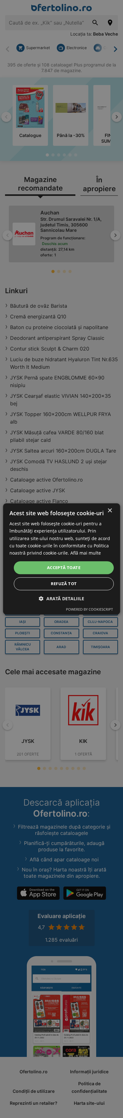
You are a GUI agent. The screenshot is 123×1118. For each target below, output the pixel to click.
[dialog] (61, 558)
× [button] (109, 510)
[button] (61, 598)
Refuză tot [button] (64, 584)
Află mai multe (85, 553)
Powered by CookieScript (89, 609)
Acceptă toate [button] (63, 567)
